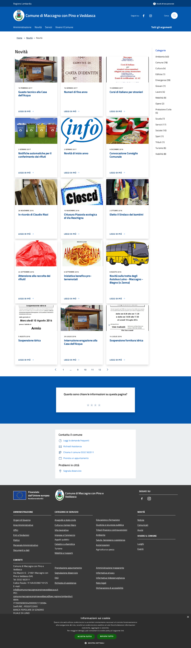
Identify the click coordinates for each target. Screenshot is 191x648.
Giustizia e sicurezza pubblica (110, 525)
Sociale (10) (160, 130)
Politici (16, 540)
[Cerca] (174, 15)
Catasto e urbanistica (65, 544)
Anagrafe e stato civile (65, 520)
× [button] (188, 617)
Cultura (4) (160, 68)
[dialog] (95, 631)
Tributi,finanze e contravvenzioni (111, 530)
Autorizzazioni (103, 545)
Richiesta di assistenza (65, 583)
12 (99, 369)
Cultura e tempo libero (65, 525)
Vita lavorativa (62, 530)
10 (85, 369)
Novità (29, 38)
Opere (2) (159, 103)
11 (92, 369)
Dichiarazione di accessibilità (109, 588)
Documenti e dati (21, 550)
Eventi (140, 549)
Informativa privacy (105, 572)
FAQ (57, 578)
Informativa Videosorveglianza (110, 578)
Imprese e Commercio (65, 535)
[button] (95, 643)
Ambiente (100, 535)
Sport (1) (159, 136)
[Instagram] (149, 15)
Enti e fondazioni (21, 535)
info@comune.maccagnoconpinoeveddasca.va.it (35, 589)
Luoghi (140, 544)
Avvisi (140, 530)
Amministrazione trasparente (110, 567)
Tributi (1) (160, 142)
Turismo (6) (160, 148)
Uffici (15, 530)
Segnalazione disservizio (66, 572)
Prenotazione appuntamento (68, 567)
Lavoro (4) (160, 91)
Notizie (140, 520)
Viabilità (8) (160, 154)
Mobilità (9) (160, 97)
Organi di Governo (21, 520)
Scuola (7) (160, 118)
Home (19, 38)
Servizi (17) (160, 124)
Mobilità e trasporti (64, 553)
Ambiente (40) (162, 56)
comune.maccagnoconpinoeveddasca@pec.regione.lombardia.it (43, 596)
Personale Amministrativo (25, 545)
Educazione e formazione (108, 520)
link (122, 630)
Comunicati (142, 525)
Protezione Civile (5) (163, 111)
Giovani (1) (160, 86)
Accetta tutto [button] (85, 636)
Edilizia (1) (160, 74)
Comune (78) (161, 62)
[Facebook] (142, 15)
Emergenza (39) (162, 80)
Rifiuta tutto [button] (106, 636)
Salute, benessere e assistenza (110, 540)
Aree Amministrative (23, 525)
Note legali (101, 583)
